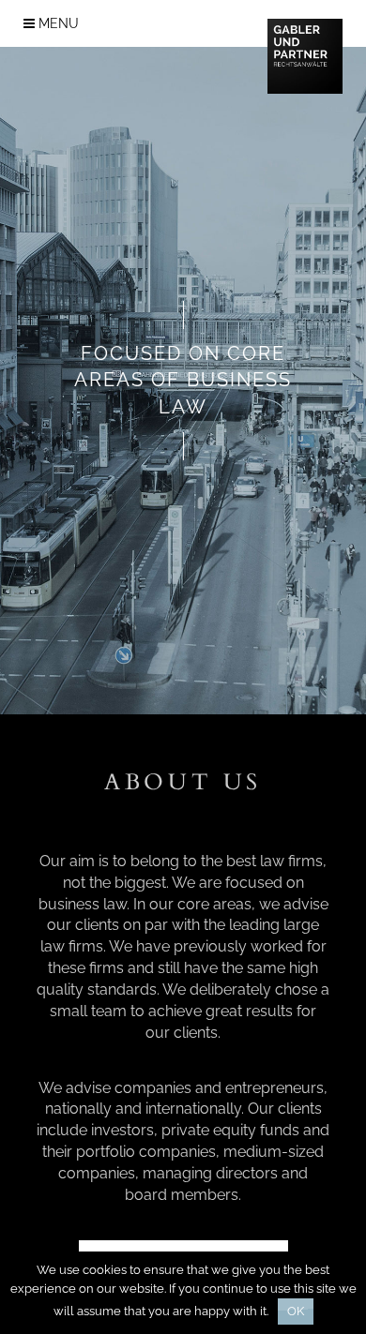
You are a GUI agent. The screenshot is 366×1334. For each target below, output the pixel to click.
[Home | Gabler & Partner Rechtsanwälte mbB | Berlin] (305, 55)
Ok (295, 1311)
